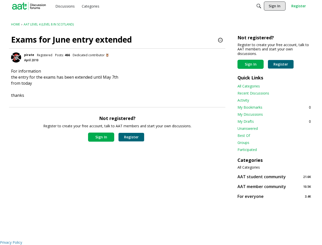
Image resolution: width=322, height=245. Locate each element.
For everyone (274, 196)
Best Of (243, 135)
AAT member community (274, 186)
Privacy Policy (11, 242)
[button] (220, 40)
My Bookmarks (274, 107)
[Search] (258, 6)
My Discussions (250, 114)
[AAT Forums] (29, 6)
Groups (243, 142)
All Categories (248, 86)
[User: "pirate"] (16, 57)
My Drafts (274, 121)
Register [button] (131, 137)
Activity (243, 100)
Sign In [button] (101, 137)
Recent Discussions (253, 93)
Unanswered (247, 128)
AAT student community (274, 176)
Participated (247, 149)
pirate (29, 55)
